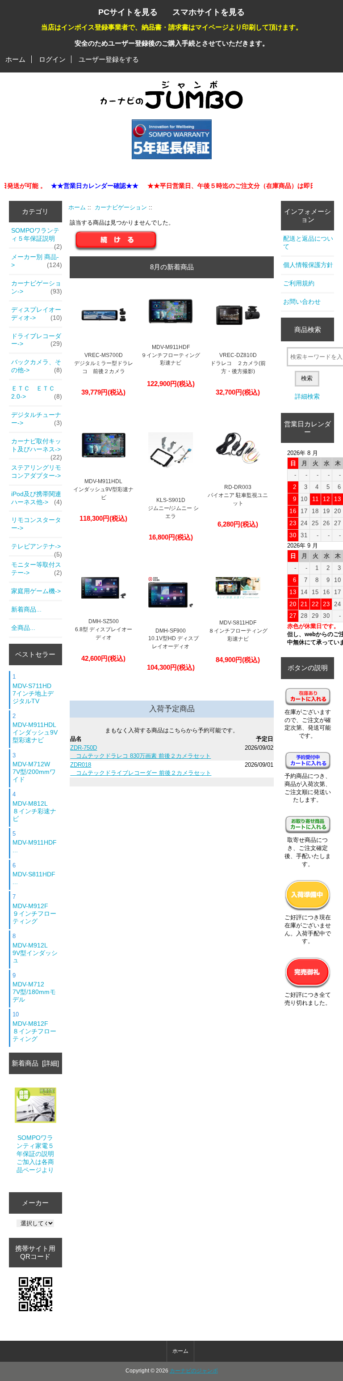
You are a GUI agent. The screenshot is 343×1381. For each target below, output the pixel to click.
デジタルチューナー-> (36, 418)
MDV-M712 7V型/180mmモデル (34, 992)
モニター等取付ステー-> (36, 568)
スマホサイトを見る (208, 12)
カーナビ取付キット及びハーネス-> (36, 448)
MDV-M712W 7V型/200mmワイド (34, 772)
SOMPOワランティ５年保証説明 (36, 237)
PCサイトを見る (128, 12)
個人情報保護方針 (308, 264)
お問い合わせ (302, 301)
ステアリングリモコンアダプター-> (36, 471)
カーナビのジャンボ (194, 1370)
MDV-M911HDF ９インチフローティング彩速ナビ (170, 355)
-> (36, 287)
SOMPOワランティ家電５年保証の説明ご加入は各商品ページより (35, 1153)
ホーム (15, 59)
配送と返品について (308, 242)
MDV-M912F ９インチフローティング (34, 913)
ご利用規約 (298, 283)
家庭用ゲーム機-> (36, 591)
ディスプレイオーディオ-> (36, 313)
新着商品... (26, 609)
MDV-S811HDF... (34, 878)
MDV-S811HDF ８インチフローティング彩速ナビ (238, 631)
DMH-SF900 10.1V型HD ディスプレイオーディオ (171, 639)
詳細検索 (307, 396)
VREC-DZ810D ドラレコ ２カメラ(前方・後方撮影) (238, 363)
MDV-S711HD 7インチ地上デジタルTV (33, 693)
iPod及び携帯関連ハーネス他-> (36, 498)
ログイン (52, 59)
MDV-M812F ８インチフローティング (34, 1031)
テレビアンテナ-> (36, 549)
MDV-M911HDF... (35, 846)
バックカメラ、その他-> (36, 366)
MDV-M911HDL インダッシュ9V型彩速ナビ (35, 732)
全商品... (23, 627)
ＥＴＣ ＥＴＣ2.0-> (36, 392)
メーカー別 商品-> (36, 260)
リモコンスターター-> (36, 523)
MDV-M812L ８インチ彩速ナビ (34, 811)
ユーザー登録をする (109, 59)
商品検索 (307, 329)
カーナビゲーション (121, 207)
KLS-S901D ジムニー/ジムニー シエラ (170, 508)
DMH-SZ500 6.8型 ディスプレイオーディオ (103, 629)
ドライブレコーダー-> (36, 340)
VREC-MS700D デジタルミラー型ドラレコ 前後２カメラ (103, 363)
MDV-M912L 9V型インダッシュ (35, 953)
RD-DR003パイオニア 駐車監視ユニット (238, 495)
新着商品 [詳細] (35, 1063)
